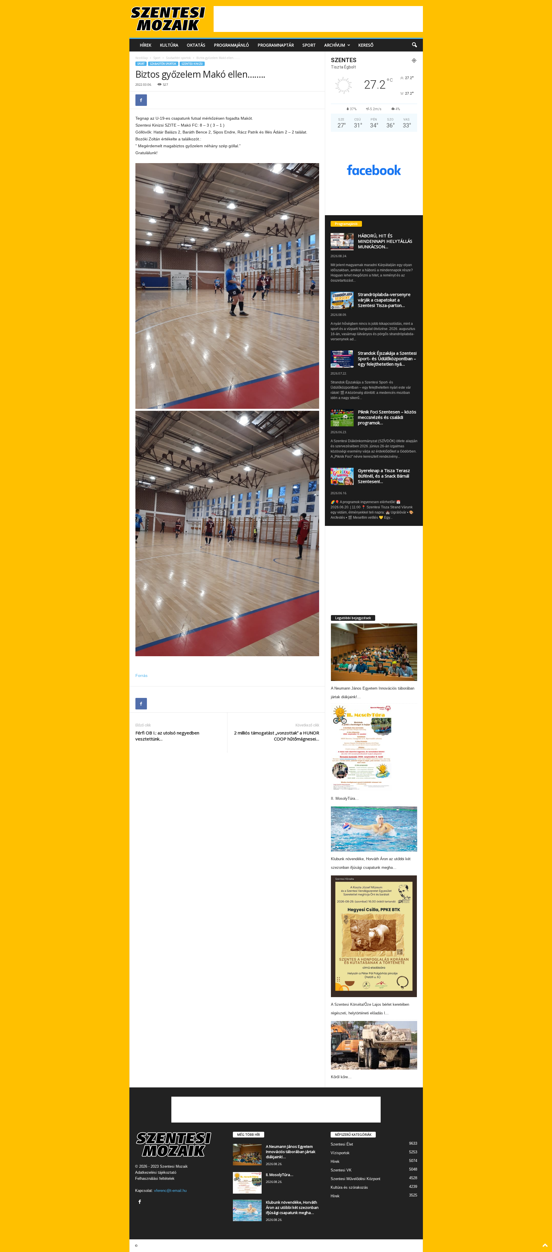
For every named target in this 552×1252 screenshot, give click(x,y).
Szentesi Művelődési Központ (355, 1179)
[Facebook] (141, 100)
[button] (414, 45)
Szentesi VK (341, 1170)
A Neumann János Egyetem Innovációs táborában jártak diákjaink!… (290, 1151)
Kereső (365, 45)
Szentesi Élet (342, 1144)
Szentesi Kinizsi (192, 64)
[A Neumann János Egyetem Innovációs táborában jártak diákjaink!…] (374, 652)
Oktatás (196, 45)
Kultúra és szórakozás (349, 1187)
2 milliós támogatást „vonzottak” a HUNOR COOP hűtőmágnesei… (276, 736)
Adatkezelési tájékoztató (155, 1172)
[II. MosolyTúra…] (361, 748)
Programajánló (231, 45)
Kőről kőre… (341, 1077)
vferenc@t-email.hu (170, 1190)
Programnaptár (276, 45)
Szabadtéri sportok (178, 58)
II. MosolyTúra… (345, 798)
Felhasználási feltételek (155, 1178)
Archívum (334, 45)
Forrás (141, 675)
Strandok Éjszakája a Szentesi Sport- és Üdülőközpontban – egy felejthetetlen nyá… (387, 358)
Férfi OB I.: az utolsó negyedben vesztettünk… (167, 736)
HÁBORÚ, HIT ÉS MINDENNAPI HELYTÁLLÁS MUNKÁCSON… (385, 241)
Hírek (145, 45)
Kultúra (169, 45)
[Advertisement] (318, 19)
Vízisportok (340, 1153)
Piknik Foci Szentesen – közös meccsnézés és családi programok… (387, 417)
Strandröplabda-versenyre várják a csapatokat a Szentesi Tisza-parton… (384, 299)
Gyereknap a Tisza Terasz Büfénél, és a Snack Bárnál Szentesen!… (384, 475)
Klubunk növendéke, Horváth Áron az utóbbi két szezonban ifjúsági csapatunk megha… (292, 1207)
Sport (309, 45)
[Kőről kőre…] (374, 1045)
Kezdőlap (141, 58)
